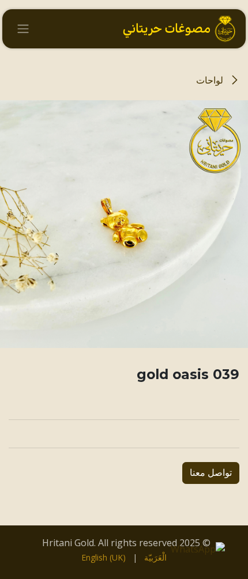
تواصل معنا (211, 472)
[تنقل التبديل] (23, 29)
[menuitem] (155, 557)
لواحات (211, 80)
